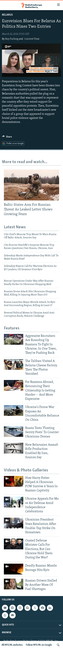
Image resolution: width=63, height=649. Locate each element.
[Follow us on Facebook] (42, 608)
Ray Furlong (11, 39)
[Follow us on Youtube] (5, 608)
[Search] (58, 645)
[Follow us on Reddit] (12, 608)
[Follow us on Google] (27, 608)
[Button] (7, 137)
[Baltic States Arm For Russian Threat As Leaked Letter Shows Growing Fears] (31, 185)
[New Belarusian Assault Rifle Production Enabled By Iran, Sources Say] (13, 448)
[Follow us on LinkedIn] (50, 608)
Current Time (31, 39)
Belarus (7, 15)
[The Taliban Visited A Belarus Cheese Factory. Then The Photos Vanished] (13, 364)
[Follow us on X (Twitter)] (35, 608)
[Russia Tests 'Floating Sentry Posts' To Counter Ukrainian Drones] (13, 431)
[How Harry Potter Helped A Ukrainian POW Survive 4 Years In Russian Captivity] (13, 481)
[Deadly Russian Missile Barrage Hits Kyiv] (13, 569)
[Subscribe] (12, 615)
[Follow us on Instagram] (20, 608)
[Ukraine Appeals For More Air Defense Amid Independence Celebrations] (13, 502)
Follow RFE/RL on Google (39, 645)
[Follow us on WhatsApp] (5, 615)
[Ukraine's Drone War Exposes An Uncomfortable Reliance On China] (13, 410)
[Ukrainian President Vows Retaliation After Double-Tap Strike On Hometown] (13, 523)
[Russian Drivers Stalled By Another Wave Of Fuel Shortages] (13, 584)
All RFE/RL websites (12, 645)
